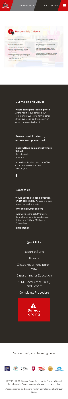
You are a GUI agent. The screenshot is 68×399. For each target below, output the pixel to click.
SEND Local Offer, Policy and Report (34, 284)
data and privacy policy (49, 384)
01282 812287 (22, 228)
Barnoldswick (46, 388)
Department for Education (34, 275)
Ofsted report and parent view (34, 267)
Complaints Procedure (34, 292)
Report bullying (34, 251)
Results (34, 258)
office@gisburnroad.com (29, 208)
